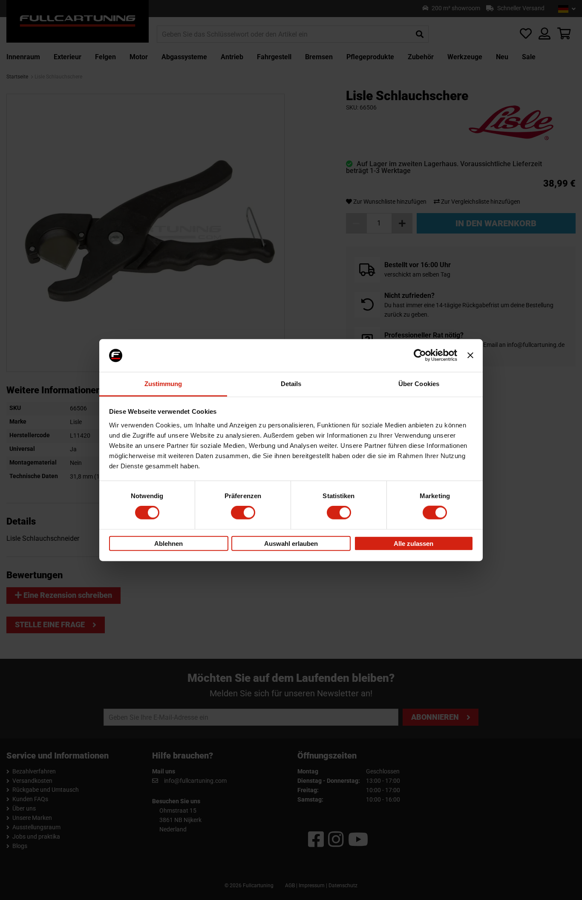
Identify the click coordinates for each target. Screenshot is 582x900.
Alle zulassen (413, 543)
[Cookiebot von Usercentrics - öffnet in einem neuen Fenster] (420, 355)
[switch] (243, 512)
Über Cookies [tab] (418, 383)
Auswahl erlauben (291, 543)
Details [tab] (291, 383)
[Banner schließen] (470, 355)
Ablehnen (168, 543)
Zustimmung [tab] (163, 383)
